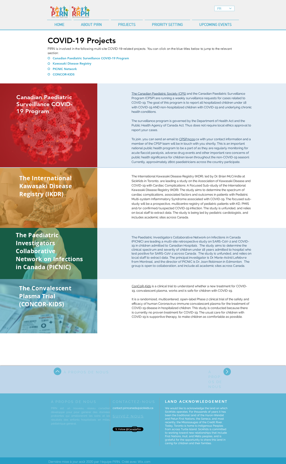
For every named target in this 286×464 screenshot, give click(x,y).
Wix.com (144, 462)
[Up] (57, 371)
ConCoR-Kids (141, 286)
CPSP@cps (187, 139)
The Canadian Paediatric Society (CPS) (159, 93)
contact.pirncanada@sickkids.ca (133, 408)
